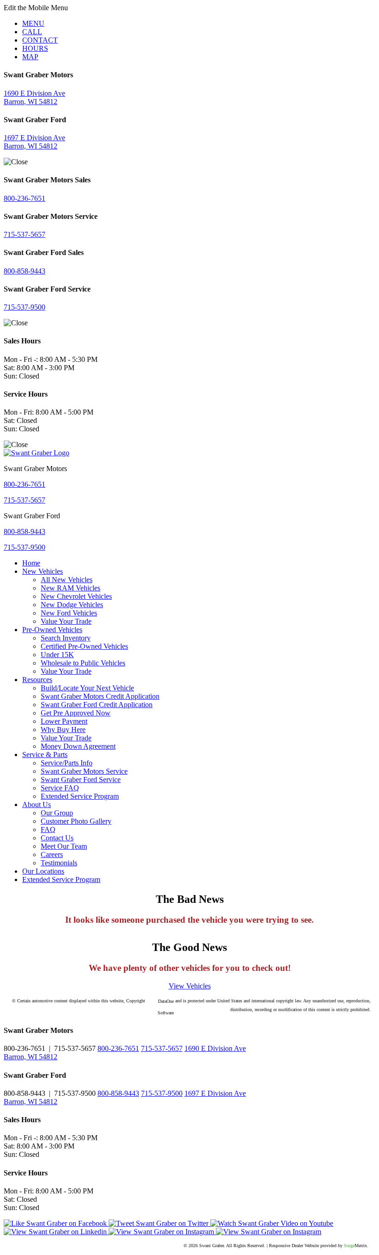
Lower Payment (64, 721)
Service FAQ (60, 788)
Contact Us (57, 838)
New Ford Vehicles (69, 613)
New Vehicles (42, 571)
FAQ (48, 829)
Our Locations (43, 871)
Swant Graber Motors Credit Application (100, 696)
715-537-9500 (24, 307)
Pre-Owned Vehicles (52, 630)
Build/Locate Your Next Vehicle (87, 688)
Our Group (57, 813)
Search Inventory (66, 638)
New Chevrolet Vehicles (76, 596)
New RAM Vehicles (70, 588)
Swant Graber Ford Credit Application (97, 704)
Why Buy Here (63, 729)
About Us (36, 804)
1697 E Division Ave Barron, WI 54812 (34, 142)
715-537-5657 (24, 234)
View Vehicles (190, 986)
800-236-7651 (24, 198)
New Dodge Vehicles (72, 605)
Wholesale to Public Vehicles (83, 663)
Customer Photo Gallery (76, 821)
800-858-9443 (24, 271)
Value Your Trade (66, 621)
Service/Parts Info (66, 763)
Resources (37, 679)
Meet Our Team (64, 846)
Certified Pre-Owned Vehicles (84, 646)
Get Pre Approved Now (75, 713)
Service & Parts (44, 754)
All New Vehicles (66, 580)
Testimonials (59, 863)
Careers (52, 854)
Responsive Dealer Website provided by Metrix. (318, 1245)
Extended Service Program (80, 796)
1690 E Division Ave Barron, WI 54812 (34, 97)
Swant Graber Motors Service (84, 771)
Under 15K (57, 655)
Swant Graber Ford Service (81, 779)
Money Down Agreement (78, 746)
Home (31, 563)
